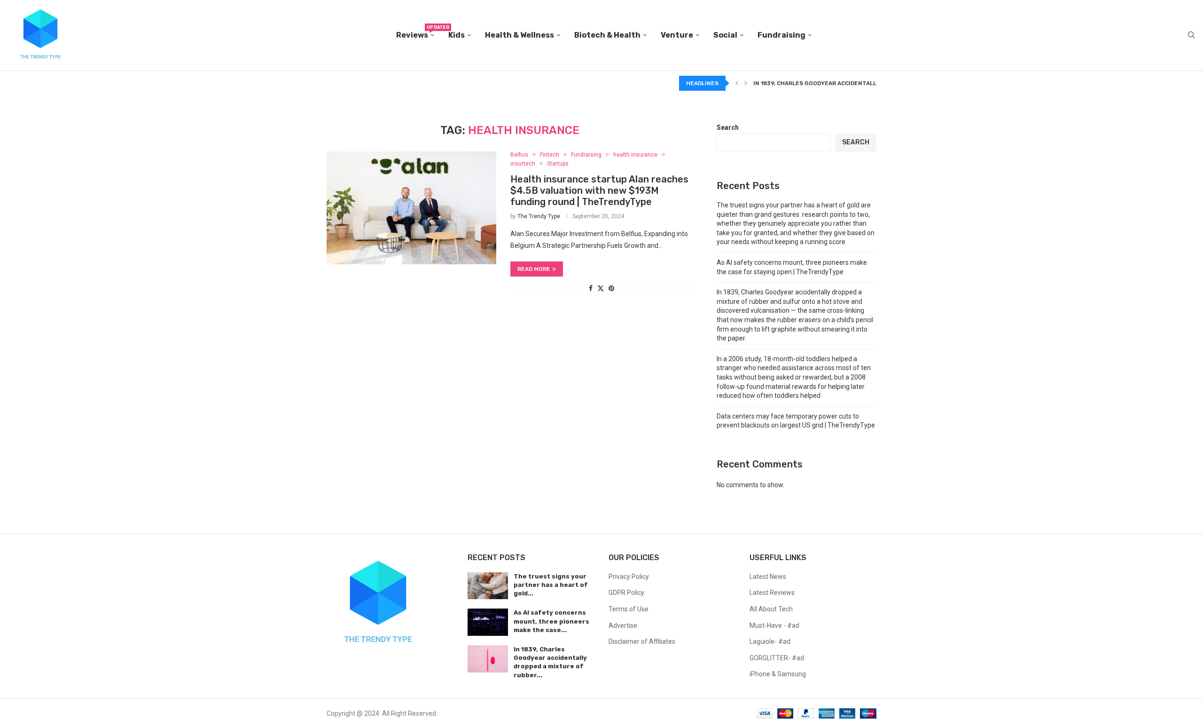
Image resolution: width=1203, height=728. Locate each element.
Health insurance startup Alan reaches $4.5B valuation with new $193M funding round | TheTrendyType (599, 190)
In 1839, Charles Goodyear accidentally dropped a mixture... (849, 83)
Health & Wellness (519, 35)
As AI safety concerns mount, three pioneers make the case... (551, 621)
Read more (533, 269)
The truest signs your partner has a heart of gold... (551, 585)
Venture (677, 35)
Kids (456, 35)
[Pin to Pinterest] (611, 288)
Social (725, 35)
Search (728, 127)
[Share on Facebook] (591, 288)
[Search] (1191, 35)
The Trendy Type (538, 216)
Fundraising (781, 35)
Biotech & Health (607, 35)
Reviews (415, 32)
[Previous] (737, 83)
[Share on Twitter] (600, 288)
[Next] (746, 83)
